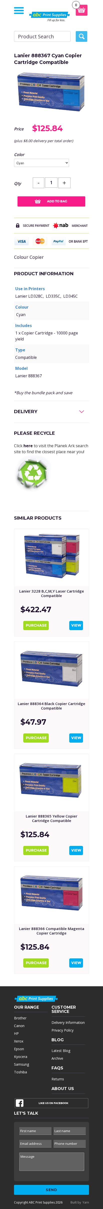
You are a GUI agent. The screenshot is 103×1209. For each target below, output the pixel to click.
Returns (58, 1079)
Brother (20, 1018)
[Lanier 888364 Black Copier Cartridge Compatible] (51, 670)
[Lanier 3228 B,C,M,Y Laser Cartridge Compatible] (51, 557)
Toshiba (20, 1072)
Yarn (85, 1202)
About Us (63, 1088)
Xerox (18, 1041)
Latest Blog (61, 1050)
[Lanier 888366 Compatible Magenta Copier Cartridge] (51, 895)
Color (19, 154)
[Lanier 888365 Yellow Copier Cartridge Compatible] (51, 782)
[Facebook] (51, 1104)
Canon (19, 1025)
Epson (19, 1048)
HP (16, 1033)
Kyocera (20, 1056)
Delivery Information (68, 1022)
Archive (57, 1058)
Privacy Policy (63, 1030)
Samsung (21, 1064)
